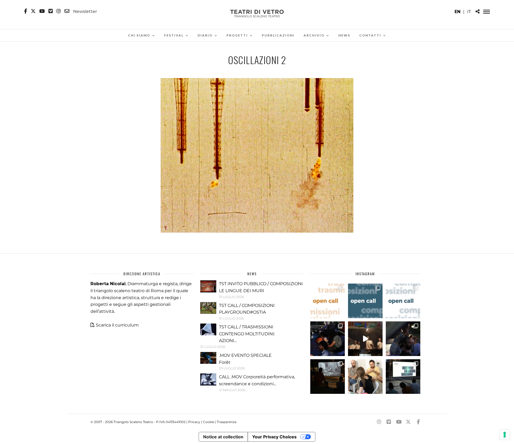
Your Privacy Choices (274, 436)
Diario (205, 35)
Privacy (194, 422)
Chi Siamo (139, 35)
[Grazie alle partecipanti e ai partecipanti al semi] (365, 376)
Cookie (208, 422)
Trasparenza (226, 422)
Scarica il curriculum (117, 325)
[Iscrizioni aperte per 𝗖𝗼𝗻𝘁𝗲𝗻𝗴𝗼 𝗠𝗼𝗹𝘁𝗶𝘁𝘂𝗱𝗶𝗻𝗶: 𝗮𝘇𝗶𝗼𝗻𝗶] (327, 301)
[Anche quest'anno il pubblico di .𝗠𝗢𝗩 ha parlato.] (327, 338)
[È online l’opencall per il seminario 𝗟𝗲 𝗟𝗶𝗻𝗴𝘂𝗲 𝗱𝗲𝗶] (403, 301)
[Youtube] (42, 11)
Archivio (314, 35)
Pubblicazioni (278, 35)
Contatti (370, 35)
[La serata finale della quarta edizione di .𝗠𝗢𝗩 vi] (403, 338)
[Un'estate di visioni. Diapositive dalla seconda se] (327, 376)
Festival (174, 35)
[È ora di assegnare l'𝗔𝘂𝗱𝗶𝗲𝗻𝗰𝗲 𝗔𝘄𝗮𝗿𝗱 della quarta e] (365, 338)
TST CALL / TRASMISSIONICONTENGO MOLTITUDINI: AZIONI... (247, 333)
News (344, 35)
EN (457, 11)
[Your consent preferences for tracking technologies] (505, 435)
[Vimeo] (50, 11)
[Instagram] (58, 11)
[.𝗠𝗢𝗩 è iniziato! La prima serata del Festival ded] (403, 376)
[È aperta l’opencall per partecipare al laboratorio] (365, 301)
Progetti (237, 35)
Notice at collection (223, 436)
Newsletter (84, 11)
